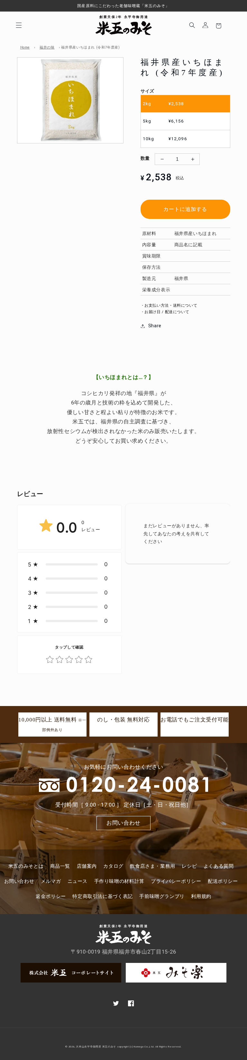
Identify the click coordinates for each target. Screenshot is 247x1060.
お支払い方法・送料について (170, 305)
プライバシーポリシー (176, 881)
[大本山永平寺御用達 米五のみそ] (124, 25)
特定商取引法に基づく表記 (102, 896)
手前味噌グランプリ (162, 896)
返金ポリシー (51, 896)
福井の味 (47, 47)
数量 (145, 158)
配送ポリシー (223, 881)
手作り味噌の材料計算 (119, 881)
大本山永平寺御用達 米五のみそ (96, 1046)
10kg (165, 138)
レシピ (189, 866)
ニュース (78, 881)
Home (25, 47)
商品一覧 (60, 866)
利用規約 (201, 896)
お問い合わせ (123, 823)
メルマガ (51, 881)
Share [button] (154, 326)
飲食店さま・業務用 (152, 866)
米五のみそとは (25, 866)
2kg (163, 103)
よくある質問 (219, 866)
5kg (163, 121)
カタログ (113, 866)
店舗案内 (87, 866)
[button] (19, 25)
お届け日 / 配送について (166, 312)
